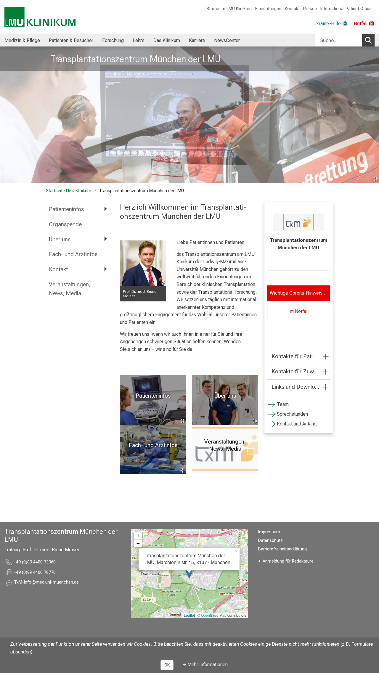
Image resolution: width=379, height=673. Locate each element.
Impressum (269, 531)
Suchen (368, 40)
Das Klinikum (166, 40)
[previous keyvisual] (6, 114)
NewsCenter (227, 40)
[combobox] (345, 40)
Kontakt (292, 8)
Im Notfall (298, 311)
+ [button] (138, 536)
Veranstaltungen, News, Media (69, 289)
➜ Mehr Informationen (205, 664)
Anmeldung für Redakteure (288, 561)
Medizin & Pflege (22, 40)
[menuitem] (22, 40)
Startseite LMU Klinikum (229, 8)
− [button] (138, 543)
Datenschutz (270, 540)
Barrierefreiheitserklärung (282, 549)
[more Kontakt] (105, 269)
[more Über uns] (105, 239)
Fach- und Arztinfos (73, 254)
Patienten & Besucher (71, 40)
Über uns (59, 239)
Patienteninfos (66, 209)
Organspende (65, 224)
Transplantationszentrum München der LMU (135, 59)
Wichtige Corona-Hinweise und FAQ (300, 293)
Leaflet (189, 615)
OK (167, 665)
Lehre (138, 40)
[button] (46, 583)
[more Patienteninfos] (105, 209)
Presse (310, 8)
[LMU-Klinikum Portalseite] (40, 17)
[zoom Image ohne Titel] (143, 263)
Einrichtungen (268, 8)
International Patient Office (346, 8)
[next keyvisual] (372, 114)
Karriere (197, 40)
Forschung (113, 40)
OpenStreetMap (214, 615)
